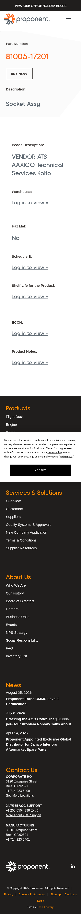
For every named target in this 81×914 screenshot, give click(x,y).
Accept (40, 470)
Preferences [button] (66, 456)
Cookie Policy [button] (55, 452)
